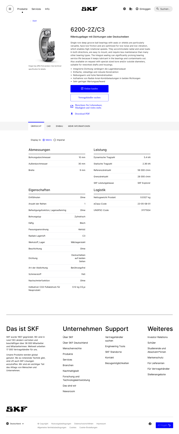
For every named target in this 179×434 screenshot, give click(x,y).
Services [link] (36, 9)
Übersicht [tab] (36, 126)
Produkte (68, 354)
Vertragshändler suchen (89, 97)
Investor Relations (158, 337)
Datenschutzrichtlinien (83, 423)
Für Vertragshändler (159, 368)
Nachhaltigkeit (71, 370)
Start (34, 21)
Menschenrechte (72, 348)
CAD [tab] (49, 126)
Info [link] (47, 9)
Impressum (101, 423)
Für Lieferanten (156, 363)
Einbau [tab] (59, 126)
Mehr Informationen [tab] (79, 126)
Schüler (152, 342)
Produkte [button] (22, 9)
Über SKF (68, 337)
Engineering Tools (115, 346)
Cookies (72, 427)
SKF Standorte (113, 352)
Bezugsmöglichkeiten (117, 363)
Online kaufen (91, 88)
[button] (124, 9)
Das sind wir (69, 385)
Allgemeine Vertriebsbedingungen (51, 427)
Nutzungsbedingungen (61, 423)
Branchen (68, 365)
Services (67, 359)
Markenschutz (155, 357)
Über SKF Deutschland (75, 342)
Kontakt (109, 357)
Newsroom (69, 391)
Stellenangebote (157, 374)
